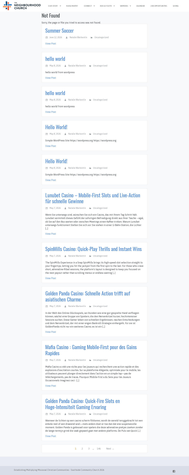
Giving (176, 6)
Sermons (124, 6)
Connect (88, 6)
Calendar (140, 6)
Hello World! (56, 127)
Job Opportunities (159, 6)
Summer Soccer (59, 30)
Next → (110, 448)
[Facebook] (174, 470)
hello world (55, 58)
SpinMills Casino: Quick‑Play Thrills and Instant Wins (93, 248)
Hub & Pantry (72, 6)
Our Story (53, 6)
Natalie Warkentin (78, 37)
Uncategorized (101, 37)
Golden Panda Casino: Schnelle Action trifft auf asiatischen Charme (87, 296)
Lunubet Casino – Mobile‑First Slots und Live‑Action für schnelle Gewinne (92, 198)
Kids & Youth (106, 6)
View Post (50, 43)
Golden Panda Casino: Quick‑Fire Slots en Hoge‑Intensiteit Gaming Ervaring (82, 404)
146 (99, 448)
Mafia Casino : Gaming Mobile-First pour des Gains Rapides (91, 350)
